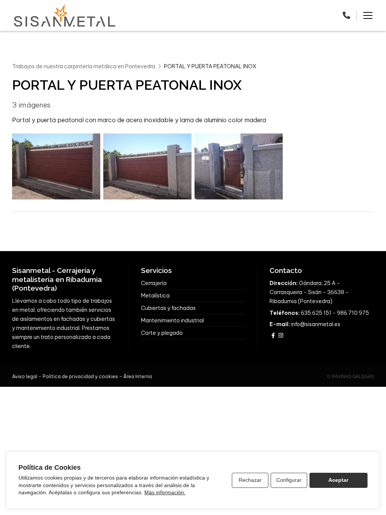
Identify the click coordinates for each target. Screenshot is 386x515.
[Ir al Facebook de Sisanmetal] (273, 335)
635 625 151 (316, 313)
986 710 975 (353, 313)
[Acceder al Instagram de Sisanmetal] (280, 335)
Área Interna (137, 376)
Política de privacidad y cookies (80, 376)
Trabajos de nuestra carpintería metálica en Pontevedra (83, 66)
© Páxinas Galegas (350, 376)
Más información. (164, 492)
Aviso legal (24, 376)
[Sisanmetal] (65, 15)
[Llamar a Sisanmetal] (346, 15)
